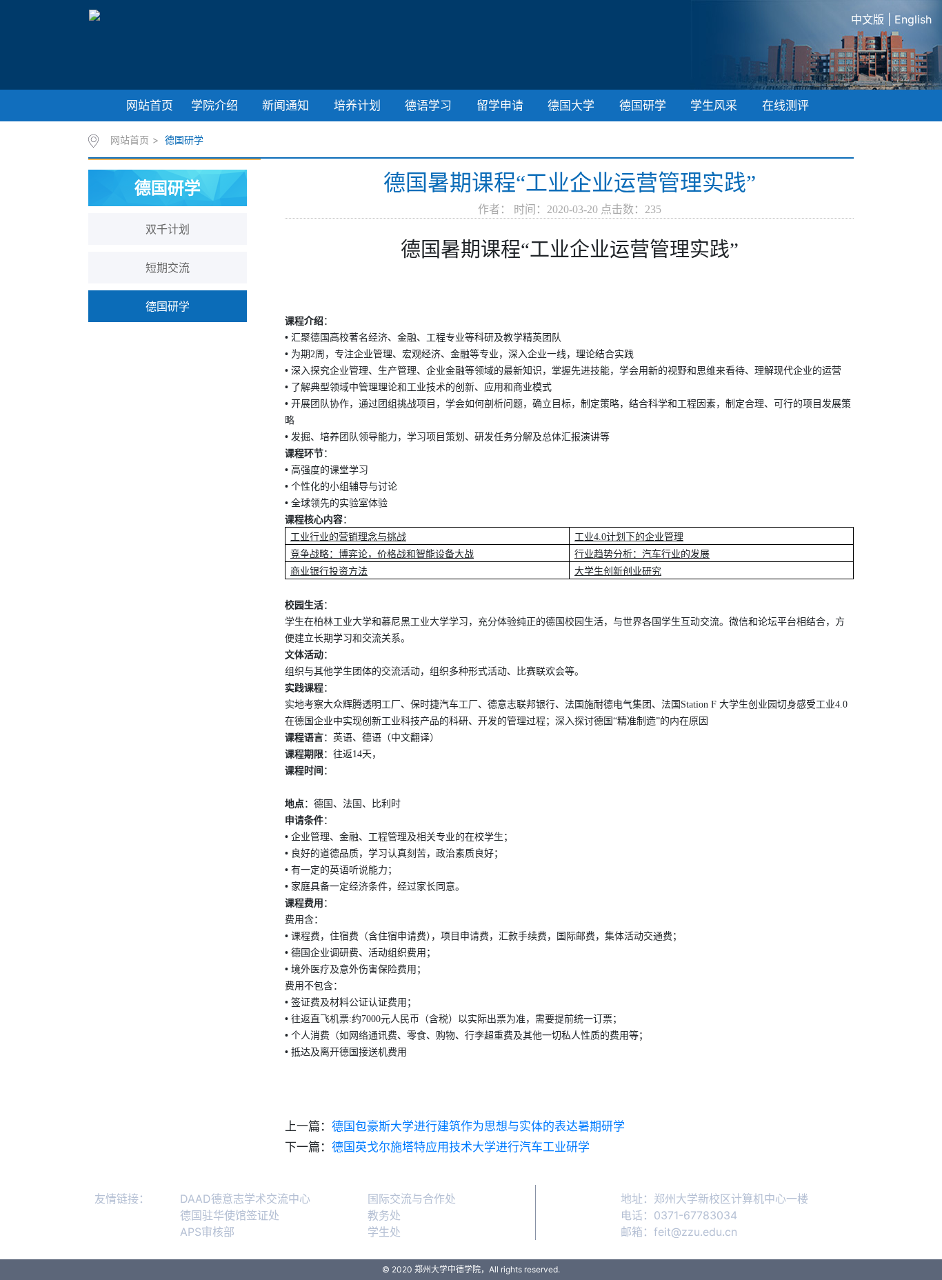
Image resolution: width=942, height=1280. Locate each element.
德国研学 (642, 105)
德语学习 (428, 105)
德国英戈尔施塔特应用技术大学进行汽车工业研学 (461, 1147)
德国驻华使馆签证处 (229, 1215)
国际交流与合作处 (412, 1199)
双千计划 (168, 229)
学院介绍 (214, 105)
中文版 (867, 19)
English (913, 19)
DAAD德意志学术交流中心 (245, 1199)
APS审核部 (207, 1232)
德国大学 (571, 105)
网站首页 (149, 105)
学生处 (384, 1232)
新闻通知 (285, 105)
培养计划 (357, 105)
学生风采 (713, 105)
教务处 (384, 1215)
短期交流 (168, 267)
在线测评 (785, 105)
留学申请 (500, 105)
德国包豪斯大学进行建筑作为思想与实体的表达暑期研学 (478, 1126)
